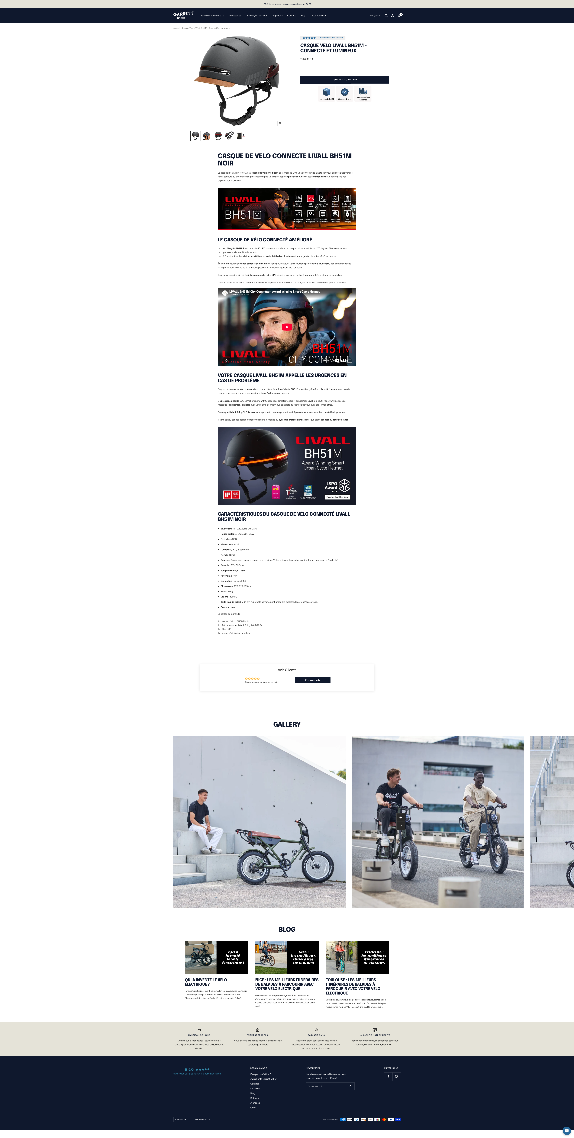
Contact (291, 15)
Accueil (176, 28)
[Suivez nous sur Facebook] (388, 1076)
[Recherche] (386, 15)
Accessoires (235, 15)
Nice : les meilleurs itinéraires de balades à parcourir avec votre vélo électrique (287, 984)
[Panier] (399, 15)
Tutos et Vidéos (318, 15)
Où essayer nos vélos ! (257, 15)
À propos (278, 15)
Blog (303, 15)
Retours (254, 1098)
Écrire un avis (312, 680)
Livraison (255, 1088)
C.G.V (253, 1107)
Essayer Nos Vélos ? (260, 1074)
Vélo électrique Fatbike (212, 15)
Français (374, 15)
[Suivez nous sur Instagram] (396, 1076)
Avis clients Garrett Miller (263, 1078)
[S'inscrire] (350, 1086)
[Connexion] (392, 15)
